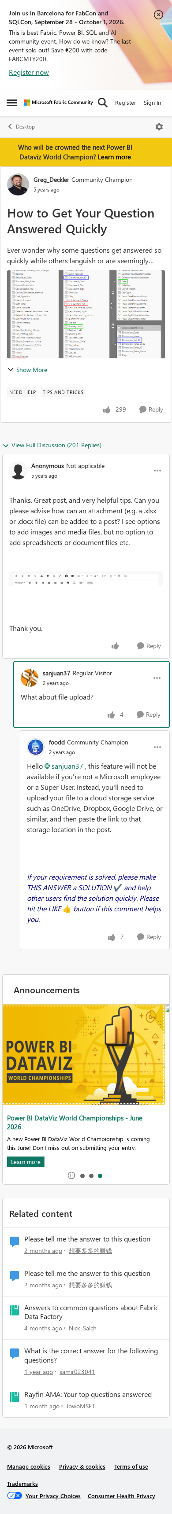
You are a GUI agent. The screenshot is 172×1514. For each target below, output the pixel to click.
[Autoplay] (71, 1175)
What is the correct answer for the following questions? (91, 1355)
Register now (29, 72)
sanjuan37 (57, 673)
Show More (31, 369)
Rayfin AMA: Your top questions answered (88, 1394)
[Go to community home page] (58, 102)
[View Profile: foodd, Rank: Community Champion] (36, 747)
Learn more (114, 156)
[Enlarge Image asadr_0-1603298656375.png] (86, 578)
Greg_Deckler (51, 179)
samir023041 (77, 1371)
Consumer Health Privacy (121, 1495)
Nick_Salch (83, 1328)
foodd (57, 742)
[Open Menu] (159, 127)
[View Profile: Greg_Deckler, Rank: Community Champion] (18, 184)
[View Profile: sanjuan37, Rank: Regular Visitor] (29, 678)
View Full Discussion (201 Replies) (56, 445)
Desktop (25, 126)
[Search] (102, 102)
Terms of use (131, 1466)
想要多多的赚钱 (90, 1250)
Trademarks (22, 1483)
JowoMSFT (80, 1406)
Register (125, 102)
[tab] (82, 1175)
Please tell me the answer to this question (87, 1238)
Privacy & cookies (82, 1466)
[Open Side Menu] (12, 102)
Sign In (152, 102)
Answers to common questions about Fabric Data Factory (91, 1312)
